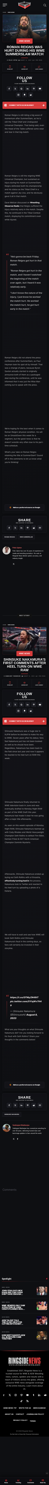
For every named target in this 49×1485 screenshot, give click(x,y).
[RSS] (27, 1401)
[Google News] (21, 88)
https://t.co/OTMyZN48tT (24, 997)
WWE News (11, 12)
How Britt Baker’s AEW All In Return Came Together (13, 1337)
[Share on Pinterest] (27, 527)
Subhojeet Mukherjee (13, 676)
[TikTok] (21, 1401)
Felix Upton (13, 60)
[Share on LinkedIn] (21, 527)
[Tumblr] (33, 1395)
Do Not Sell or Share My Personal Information (24, 1434)
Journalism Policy (35, 1414)
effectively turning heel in (17, 881)
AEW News (5, 1317)
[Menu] (5, 5)
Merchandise (39, 1408)
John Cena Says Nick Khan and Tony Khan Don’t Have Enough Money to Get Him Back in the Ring (13, 1292)
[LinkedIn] (27, 88)
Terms (33, 1421)
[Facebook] (9, 88)
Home (4, 12)
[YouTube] (39, 88)
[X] (15, 88)
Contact (20, 1414)
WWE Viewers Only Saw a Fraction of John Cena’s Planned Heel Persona (13, 1307)
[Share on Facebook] (9, 527)
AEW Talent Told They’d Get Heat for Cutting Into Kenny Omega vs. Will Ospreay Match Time (12, 1322)
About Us (9, 1414)
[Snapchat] (24, 94)
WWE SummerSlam (26, 537)
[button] (45, 5)
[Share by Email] (39, 527)
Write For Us (25, 1408)
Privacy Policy (20, 1420)
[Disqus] (24, 1226)
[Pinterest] (33, 88)
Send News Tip (10, 1408)
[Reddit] (30, 94)
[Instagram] (18, 94)
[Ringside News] (24, 5)
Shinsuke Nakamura (11, 1114)
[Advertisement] (22, 338)
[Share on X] (15, 527)
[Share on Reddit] (33, 527)
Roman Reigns (9, 537)
